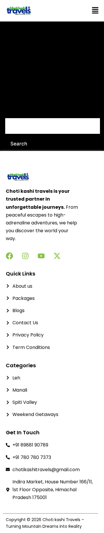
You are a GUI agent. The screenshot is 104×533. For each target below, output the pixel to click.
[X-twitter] (57, 256)
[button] (83, 10)
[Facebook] (9, 256)
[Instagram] (25, 256)
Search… (15, 110)
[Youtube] (41, 256)
